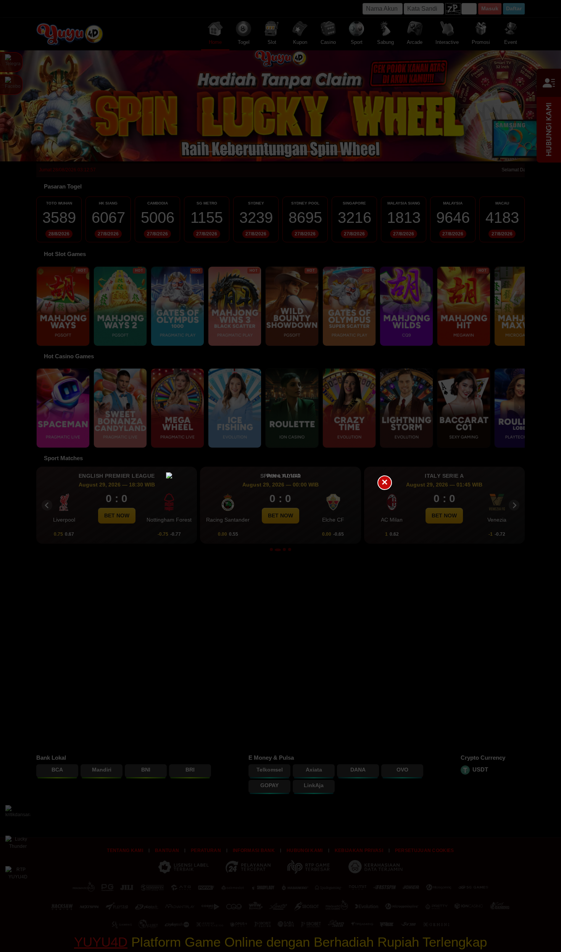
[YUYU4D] (280, 476)
